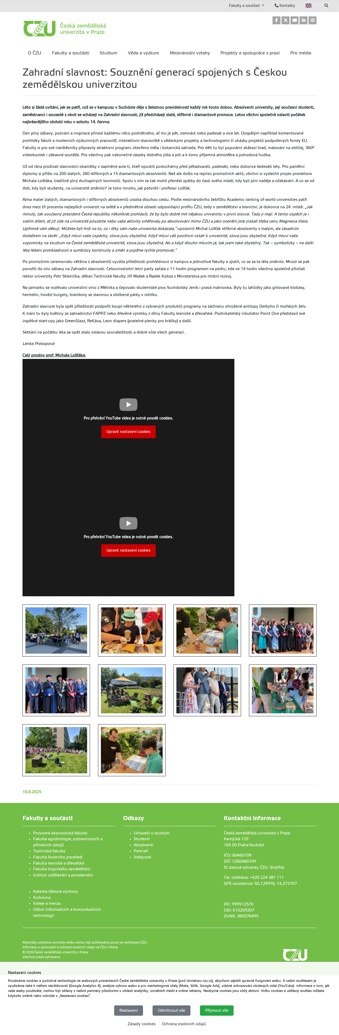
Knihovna (42, 897)
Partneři (141, 851)
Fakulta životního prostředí (58, 857)
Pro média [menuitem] (300, 53)
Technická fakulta (49, 851)
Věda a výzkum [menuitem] (143, 53)
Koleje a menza (47, 903)
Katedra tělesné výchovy (55, 891)
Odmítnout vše (171, 1010)
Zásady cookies (141, 1024)
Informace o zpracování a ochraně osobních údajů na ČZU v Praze (70, 947)
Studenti (142, 839)
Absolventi (143, 845)
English (309, 5)
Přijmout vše (216, 1010)
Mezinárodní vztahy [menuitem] (190, 53)
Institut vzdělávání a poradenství (63, 875)
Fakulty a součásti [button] (245, 5)
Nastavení (128, 1010)
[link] (276, 21)
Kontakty (286, 5)
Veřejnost (142, 857)
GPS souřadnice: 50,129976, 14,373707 (260, 883)
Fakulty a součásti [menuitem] (70, 53)
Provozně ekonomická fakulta (60, 833)
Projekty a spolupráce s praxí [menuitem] (250, 53)
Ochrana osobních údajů (184, 1024)
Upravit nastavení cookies (128, 432)
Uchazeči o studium (152, 833)
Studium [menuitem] (108, 53)
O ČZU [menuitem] (34, 53)
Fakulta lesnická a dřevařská (58, 863)
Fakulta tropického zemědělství (61, 869)
